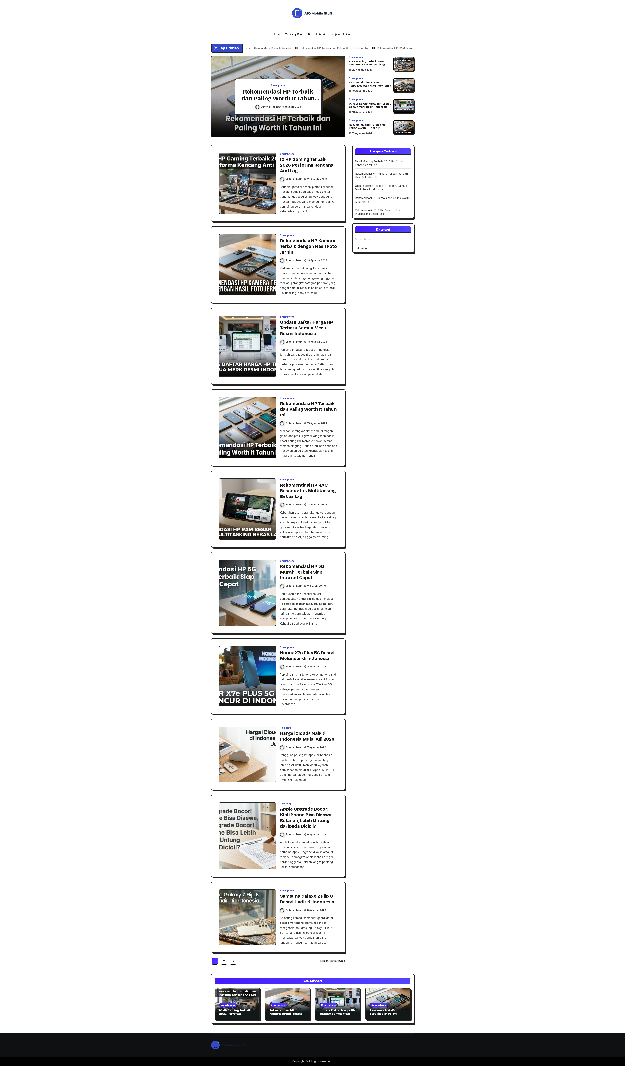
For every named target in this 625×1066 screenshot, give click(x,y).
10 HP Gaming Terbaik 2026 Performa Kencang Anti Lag (367, 63)
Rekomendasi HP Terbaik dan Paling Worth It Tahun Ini (367, 126)
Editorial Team (269, 106)
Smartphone (278, 85)
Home (276, 34)
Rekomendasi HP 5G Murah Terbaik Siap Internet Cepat (302, 572)
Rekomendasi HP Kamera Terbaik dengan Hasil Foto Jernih (370, 84)
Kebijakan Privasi (341, 34)
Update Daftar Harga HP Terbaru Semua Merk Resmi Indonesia (370, 105)
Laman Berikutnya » (332, 960)
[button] (339, 97)
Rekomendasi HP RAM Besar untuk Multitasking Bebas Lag (278, 98)
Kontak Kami (316, 34)
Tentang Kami (294, 34)
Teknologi (285, 728)
